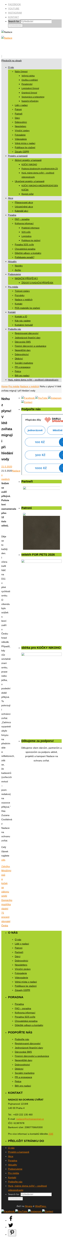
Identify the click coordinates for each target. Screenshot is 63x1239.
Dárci (17, 956)
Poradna (19, 1004)
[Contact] (26, 402)
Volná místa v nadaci (26, 981)
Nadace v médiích (29, 386)
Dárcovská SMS (23, 1052)
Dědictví (19, 1068)
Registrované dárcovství (27, 1043)
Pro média (13, 386)
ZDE (51, 1134)
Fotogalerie (21, 973)
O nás (18, 939)
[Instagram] (54, 398)
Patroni (18, 948)
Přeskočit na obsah (11, 60)
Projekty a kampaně (18, 1152)
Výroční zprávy (23, 969)
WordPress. (41, 1206)
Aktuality (12, 1164)
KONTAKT (13, 17)
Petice (18, 1081)
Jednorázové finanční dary (29, 1047)
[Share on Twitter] (10, 1227)
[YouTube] (41, 398)
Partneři (19, 952)
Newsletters (21, 964)
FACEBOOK (14, 4)
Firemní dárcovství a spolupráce (32, 1056)
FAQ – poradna (23, 1008)
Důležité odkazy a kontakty (29, 1025)
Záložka (5, 866)
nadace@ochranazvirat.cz (30, 1119)
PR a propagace (23, 1077)
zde (3, 859)
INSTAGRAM (15, 12)
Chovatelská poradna (26, 1021)
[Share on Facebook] (10, 1220)
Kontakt (12, 1177)
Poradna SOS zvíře (25, 1016)
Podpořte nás (22, 1039)
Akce (10, 1156)
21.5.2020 (6, 466)
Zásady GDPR (22, 990)
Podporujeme (15, 1169)
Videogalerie (21, 977)
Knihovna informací (25, 1012)
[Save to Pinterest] (12, 1232)
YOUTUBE (13, 8)
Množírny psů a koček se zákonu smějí (6, 883)
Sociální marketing (24, 1073)
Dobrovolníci (21, 960)
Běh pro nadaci (23, 1085)
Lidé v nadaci (22, 943)
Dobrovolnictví (22, 1064)
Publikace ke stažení (26, 986)
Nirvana (28, 1206)
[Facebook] (28, 398)
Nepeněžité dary (23, 1060)
